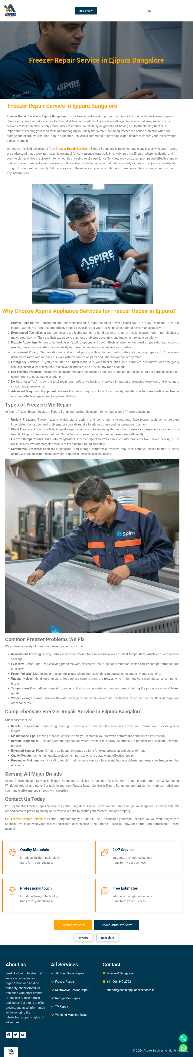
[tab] (73, 925)
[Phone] (183, 1038)
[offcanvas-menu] (149, 11)
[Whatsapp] (183, 1048)
